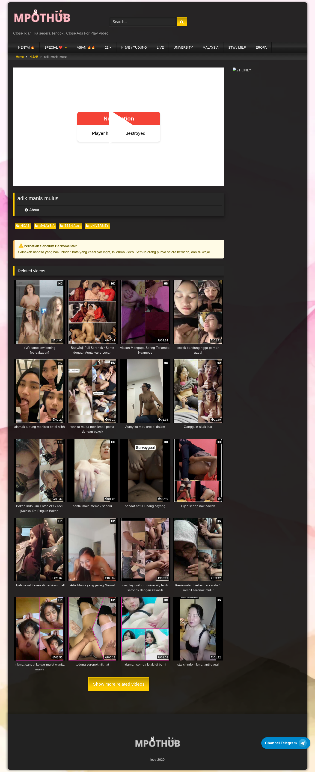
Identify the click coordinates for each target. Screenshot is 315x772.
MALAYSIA (210, 47)
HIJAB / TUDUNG (134, 47)
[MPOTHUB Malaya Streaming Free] (42, 18)
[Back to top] (301, 758)
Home (20, 57)
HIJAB (34, 57)
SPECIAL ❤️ (53, 47)
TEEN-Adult (72, 225)
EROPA (261, 47)
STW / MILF (237, 47)
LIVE (160, 47)
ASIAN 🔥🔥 (86, 47)
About (34, 210)
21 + (108, 47)
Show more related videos (119, 684)
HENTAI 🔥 (26, 47)
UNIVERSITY (183, 47)
